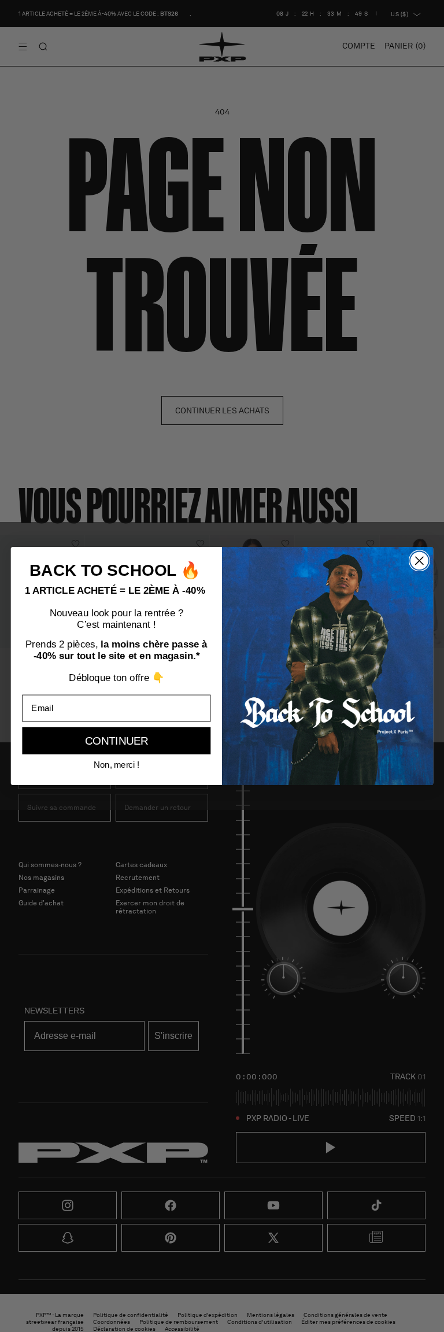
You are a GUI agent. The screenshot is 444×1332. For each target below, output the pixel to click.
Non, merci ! (117, 764)
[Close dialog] (419, 560)
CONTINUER (117, 741)
